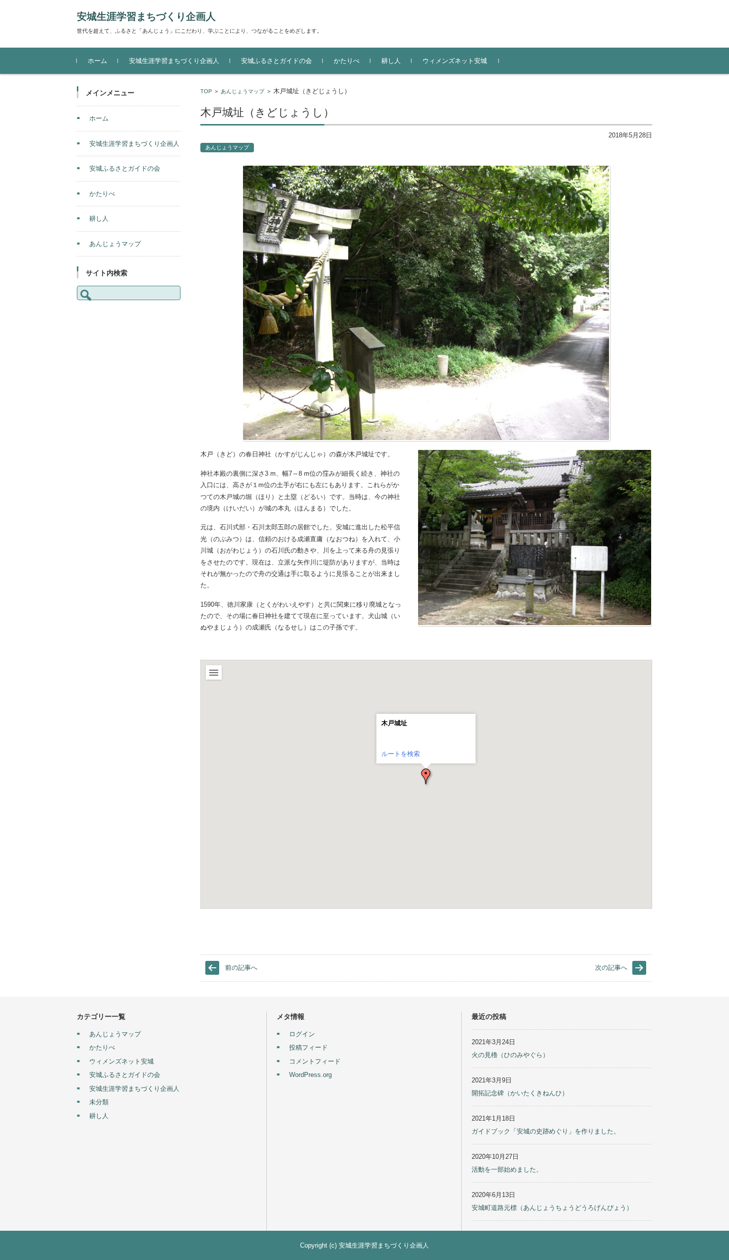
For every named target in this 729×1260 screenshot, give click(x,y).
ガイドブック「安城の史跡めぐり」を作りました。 (546, 1131)
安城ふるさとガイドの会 (276, 60)
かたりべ (347, 60)
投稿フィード (308, 1047)
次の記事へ (611, 967)
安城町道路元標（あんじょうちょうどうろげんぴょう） (552, 1207)
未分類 (99, 1102)
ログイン (302, 1034)
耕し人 (391, 60)
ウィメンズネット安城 (455, 60)
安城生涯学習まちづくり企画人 (146, 16)
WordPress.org (310, 1074)
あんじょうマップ (242, 91)
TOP (206, 91)
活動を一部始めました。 (507, 1169)
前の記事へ (241, 967)
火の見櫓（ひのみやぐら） (510, 1055)
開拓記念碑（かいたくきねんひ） (520, 1093)
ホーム (97, 60)
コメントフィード (315, 1061)
